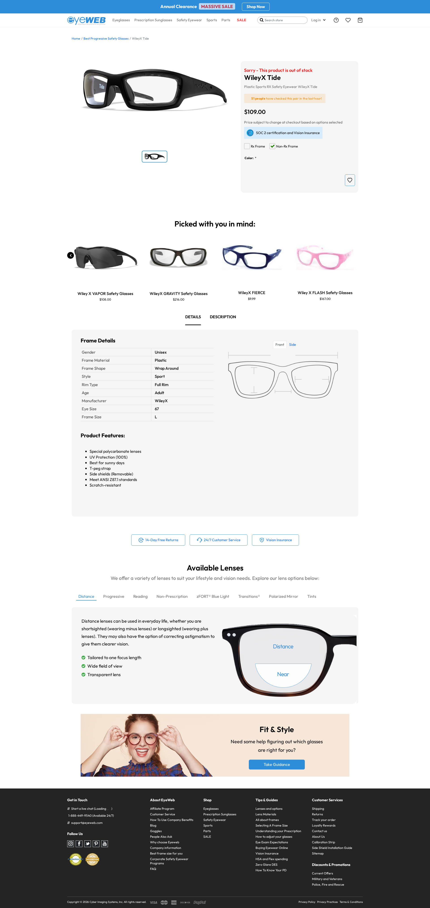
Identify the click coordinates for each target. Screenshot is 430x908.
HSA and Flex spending (272, 859)
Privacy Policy (307, 902)
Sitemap (318, 853)
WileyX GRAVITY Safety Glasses (179, 293)
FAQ (153, 869)
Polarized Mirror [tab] (283, 596)
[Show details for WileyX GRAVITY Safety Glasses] (178, 257)
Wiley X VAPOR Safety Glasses (105, 293)
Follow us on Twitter (87, 843)
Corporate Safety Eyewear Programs (169, 861)
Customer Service (162, 814)
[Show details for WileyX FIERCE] (251, 257)
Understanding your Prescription (278, 831)
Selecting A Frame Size (272, 825)
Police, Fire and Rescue (328, 884)
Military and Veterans (327, 879)
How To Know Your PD (271, 870)
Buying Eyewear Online (272, 848)
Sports (211, 20)
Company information (165, 848)
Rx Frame (258, 146)
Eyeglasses (121, 20)
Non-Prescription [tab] (172, 596)
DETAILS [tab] (193, 316)
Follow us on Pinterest (96, 843)
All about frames (267, 820)
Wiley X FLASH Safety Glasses (325, 292)
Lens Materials (266, 814)
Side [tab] (292, 344)
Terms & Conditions (351, 902)
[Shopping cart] (360, 20)
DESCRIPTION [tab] (223, 316)
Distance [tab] (86, 596)
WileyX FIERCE (251, 292)
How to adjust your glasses (274, 837)
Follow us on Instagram (70, 843)
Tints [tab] (311, 596)
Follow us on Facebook (79, 843)
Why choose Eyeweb (164, 842)
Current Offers (322, 873)
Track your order (324, 820)
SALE (241, 20)
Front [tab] (279, 344)
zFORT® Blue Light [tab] (213, 596)
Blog (153, 825)
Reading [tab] (140, 596)
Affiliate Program (162, 809)
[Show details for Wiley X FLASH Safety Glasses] (325, 257)
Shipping (318, 809)
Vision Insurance (267, 853)
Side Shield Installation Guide (332, 848)
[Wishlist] (348, 20)
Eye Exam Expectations (272, 842)
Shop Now (256, 6)
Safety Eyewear (189, 20)
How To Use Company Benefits (171, 820)
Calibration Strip (323, 842)
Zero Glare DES (266, 865)
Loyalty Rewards (323, 825)
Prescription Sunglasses (153, 20)
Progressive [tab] (113, 596)
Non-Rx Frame (287, 146)
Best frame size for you (166, 853)
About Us (318, 837)
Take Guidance (277, 764)
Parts (225, 20)
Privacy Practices (327, 902)
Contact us (319, 831)
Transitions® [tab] (249, 596)
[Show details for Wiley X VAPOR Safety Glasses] (105, 257)
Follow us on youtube (104, 843)
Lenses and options (269, 809)
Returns (317, 814)
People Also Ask (161, 837)
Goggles (156, 831)
